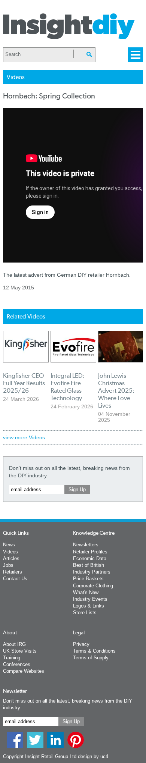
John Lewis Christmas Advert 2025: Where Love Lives (116, 390)
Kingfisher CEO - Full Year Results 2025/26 (25, 383)
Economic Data (89, 558)
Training (11, 657)
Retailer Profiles (90, 552)
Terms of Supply (91, 657)
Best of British (88, 565)
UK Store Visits (20, 651)
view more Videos (24, 437)
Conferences (16, 664)
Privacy (81, 644)
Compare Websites (23, 671)
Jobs (8, 565)
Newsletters (85, 544)
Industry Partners (91, 572)
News (9, 544)
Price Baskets (88, 578)
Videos (10, 552)
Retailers (12, 572)
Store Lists (85, 612)
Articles (11, 558)
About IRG (14, 644)
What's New (85, 592)
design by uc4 (93, 756)
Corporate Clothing (93, 585)
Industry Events (90, 599)
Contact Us (15, 578)
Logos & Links (88, 606)
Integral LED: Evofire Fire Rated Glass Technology (68, 387)
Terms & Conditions (94, 651)
